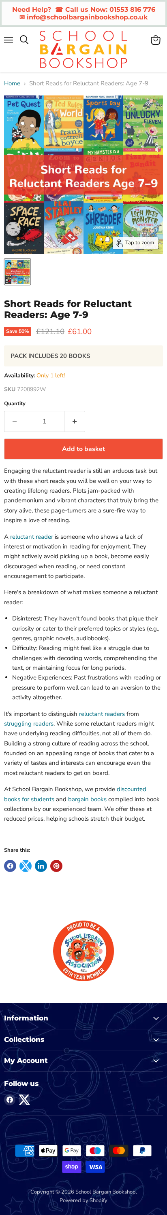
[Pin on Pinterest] (56, 866)
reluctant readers (102, 714)
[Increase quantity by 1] (74, 421)
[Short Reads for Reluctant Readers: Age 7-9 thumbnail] (17, 272)
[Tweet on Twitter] (25, 866)
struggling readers (29, 724)
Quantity (15, 404)
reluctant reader (31, 537)
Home (12, 83)
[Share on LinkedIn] (41, 866)
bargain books (87, 799)
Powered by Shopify (83, 1200)
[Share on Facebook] (10, 866)
